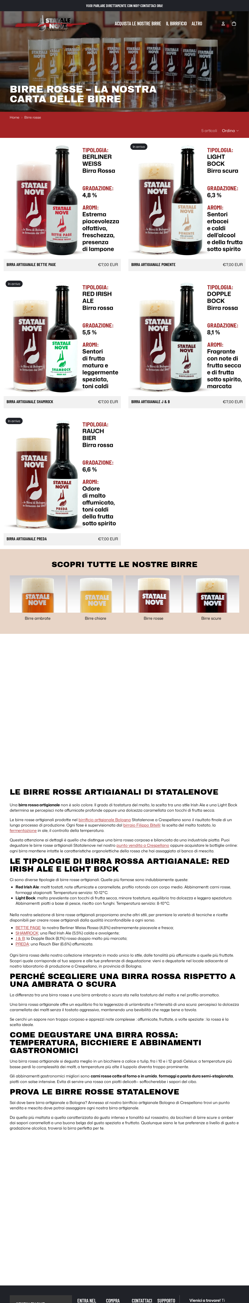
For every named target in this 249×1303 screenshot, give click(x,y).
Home (14, 117)
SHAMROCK (27, 933)
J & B (20, 938)
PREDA (22, 944)
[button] (230, 130)
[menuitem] (197, 23)
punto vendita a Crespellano (142, 845)
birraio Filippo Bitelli (141, 825)
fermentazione (23, 830)
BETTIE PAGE (28, 927)
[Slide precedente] (11, 200)
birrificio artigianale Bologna (105, 819)
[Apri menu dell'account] (223, 23)
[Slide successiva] (113, 200)
